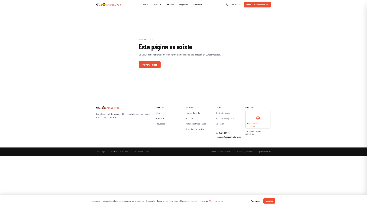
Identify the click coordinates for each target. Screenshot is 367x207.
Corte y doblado (193, 113)
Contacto (198, 4)
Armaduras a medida (195, 129)
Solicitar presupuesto (255, 4)
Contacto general (223, 113)
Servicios (170, 4)
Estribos (189, 118)
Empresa (157, 4)
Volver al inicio (149, 64)
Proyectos (183, 4)
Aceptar (269, 201)
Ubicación (220, 123)
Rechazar (255, 201)
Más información (216, 201)
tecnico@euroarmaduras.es (229, 137)
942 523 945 (224, 133)
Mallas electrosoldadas (196, 123)
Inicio (145, 4)
